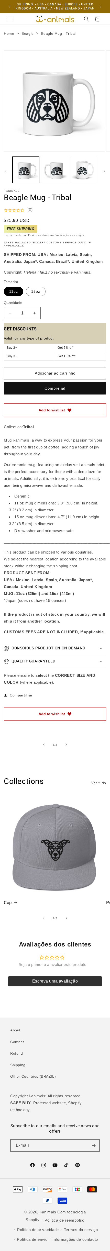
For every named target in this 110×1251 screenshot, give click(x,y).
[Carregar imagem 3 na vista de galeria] (84, 170)
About (15, 1030)
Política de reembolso (64, 1220)
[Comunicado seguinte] (100, 6)
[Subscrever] (93, 1145)
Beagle (27, 33)
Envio (32, 235)
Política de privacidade (38, 1229)
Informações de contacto (75, 1239)
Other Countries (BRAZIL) (33, 1076)
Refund (16, 1053)
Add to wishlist (52, 410)
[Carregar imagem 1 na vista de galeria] (26, 170)
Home (9, 33)
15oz (35, 291)
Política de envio (32, 1239)
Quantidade (13, 303)
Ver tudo (98, 783)
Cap (8, 902)
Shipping (18, 1065)
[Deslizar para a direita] (104, 171)
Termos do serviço (81, 1229)
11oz (13, 291)
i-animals (48, 1212)
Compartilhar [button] (21, 695)
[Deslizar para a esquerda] (5, 171)
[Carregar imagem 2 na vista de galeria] (55, 170)
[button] (10, 19)
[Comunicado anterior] (9, 6)
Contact (17, 1042)
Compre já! (55, 388)
